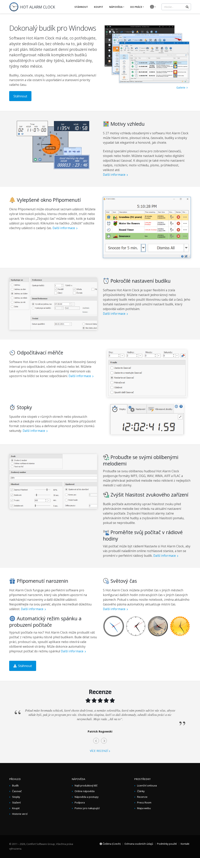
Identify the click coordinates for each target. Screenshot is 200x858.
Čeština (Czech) (111, 843)
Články (141, 791)
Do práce (136, 7)
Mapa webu (144, 808)
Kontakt (185, 843)
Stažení (16, 802)
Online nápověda (85, 791)
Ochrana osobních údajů (138, 843)
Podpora (80, 802)
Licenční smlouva (147, 785)
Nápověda (115, 7)
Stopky (16, 797)
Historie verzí (20, 814)
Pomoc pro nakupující (87, 808)
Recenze (142, 797)
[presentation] (96, 741)
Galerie (181, 87)
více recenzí (99, 751)
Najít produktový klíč (86, 785)
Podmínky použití (167, 843)
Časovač (17, 791)
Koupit (98, 7)
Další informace (114, 175)
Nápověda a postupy (86, 797)
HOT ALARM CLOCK (37, 7)
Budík (15, 785)
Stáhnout (81, 7)
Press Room (144, 802)
